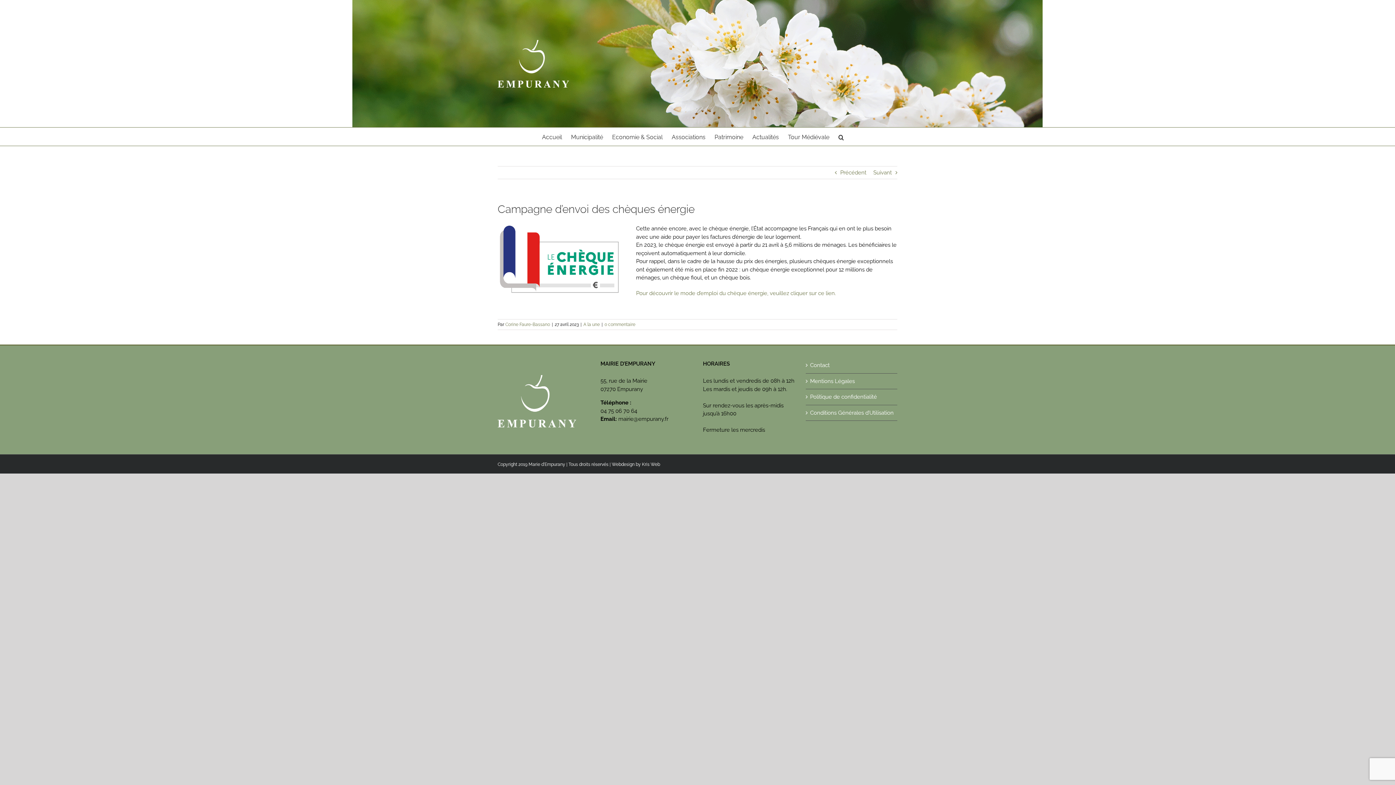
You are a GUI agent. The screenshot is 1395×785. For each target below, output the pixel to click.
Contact (820, 365)
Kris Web (651, 464)
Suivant (882, 172)
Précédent (853, 172)
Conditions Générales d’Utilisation (852, 413)
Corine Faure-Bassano (527, 324)
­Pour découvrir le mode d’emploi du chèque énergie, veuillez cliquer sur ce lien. (736, 293)
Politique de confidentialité (843, 397)
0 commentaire (619, 324)
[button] (841, 137)
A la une (591, 324)
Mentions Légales (832, 381)
